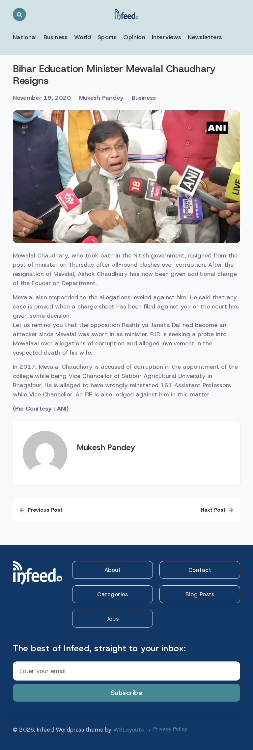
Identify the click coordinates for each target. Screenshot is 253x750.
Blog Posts (199, 594)
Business (55, 37)
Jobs (112, 618)
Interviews (166, 37)
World (82, 37)
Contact (199, 570)
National (25, 37)
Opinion (134, 37)
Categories (112, 594)
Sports (107, 37)
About (112, 570)
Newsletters (205, 37)
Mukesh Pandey (101, 98)
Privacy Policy (170, 728)
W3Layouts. (129, 729)
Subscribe (127, 692)
